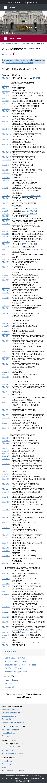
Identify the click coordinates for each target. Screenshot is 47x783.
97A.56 (5, 645)
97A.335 (6, 415)
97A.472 (6, 527)
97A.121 (6, 249)
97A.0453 (6, 134)
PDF (17, 54)
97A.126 (6, 259)
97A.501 (6, 573)
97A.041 (6, 108)
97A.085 (6, 216)
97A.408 (6, 443)
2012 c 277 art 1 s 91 (31, 642)
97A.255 (6, 377)
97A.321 (6, 397)
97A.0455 (6, 144)
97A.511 (5, 591)
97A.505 (6, 583)
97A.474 (6, 538)
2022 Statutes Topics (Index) (16, 672)
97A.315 (6, 395)
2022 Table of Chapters (14, 668)
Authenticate (7, 54)
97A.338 (6, 418)
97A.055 (6, 177)
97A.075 (6, 208)
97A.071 (6, 203)
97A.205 (6, 326)
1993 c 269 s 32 (29, 632)
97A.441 (6, 489)
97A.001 (6, 78)
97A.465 (6, 517)
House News (7, 761)
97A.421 (6, 458)
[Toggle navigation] (5, 7)
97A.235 (6, 359)
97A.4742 (6, 543)
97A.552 (6, 642)
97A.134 (6, 275)
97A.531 (6, 622)
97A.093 (6, 223)
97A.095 (6, 231)
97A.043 (6, 111)
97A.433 (6, 474)
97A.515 (6, 606)
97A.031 (6, 98)
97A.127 (6, 262)
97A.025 (6, 93)
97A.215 (6, 333)
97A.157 (6, 305)
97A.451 (6, 497)
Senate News (7, 764)
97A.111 (5, 244)
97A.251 (6, 374)
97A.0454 (6, 139)
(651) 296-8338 (8, 747)
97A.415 (6, 451)
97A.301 (6, 384)
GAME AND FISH (27, 43)
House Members (8, 733)
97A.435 (6, 479)
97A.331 (6, 410)
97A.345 (6, 428)
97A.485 (6, 563)
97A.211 (5, 331)
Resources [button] (10, 651)
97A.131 (6, 267)
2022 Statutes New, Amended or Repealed (21, 665)
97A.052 (6, 172)
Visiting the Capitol (9, 716)
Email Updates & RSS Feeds (13, 771)
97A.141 (6, 287)
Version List (9, 687)
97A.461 (6, 510)
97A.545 (6, 635)
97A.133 (6, 270)
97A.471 (6, 522)
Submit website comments (12, 754)
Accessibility (7, 719)
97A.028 (6, 96)
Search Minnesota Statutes (15, 658)
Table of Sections (12, 680)
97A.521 (6, 612)
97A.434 (6, 476)
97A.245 (6, 372)
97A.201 (6, 323)
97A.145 (6, 290)
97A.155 (6, 298)
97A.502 (6, 578)
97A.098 (6, 234)
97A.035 (6, 101)
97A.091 (6, 218)
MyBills (4, 767)
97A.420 (6, 456)
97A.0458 (6, 160)
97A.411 (5, 448)
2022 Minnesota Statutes (10, 43)
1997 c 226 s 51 (29, 244)
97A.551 (6, 637)
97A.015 (6, 88)
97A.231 (6, 356)
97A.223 (6, 341)
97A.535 (6, 627)
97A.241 (6, 364)
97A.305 (6, 387)
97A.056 (6, 180)
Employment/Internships (12, 713)
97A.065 (6, 198)
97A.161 (6, 308)
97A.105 (6, 241)
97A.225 (6, 351)
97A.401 (6, 438)
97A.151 (6, 292)
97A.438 (6, 484)
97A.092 (6, 221)
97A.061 (6, 195)
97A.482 (6, 555)
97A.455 (6, 502)
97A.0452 (6, 129)
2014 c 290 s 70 (29, 211)
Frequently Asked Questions (13, 722)
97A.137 (6, 280)
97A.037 (6, 103)
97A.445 (6, 492)
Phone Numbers (8, 750)
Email (19, 747)
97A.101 (6, 236)
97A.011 (5, 85)
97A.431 (6, 471)
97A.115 (5, 247)
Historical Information (10, 710)
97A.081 (6, 211)
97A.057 (6, 188)
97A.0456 (6, 152)
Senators (5, 736)
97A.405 (6, 440)
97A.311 (5, 392)
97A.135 (6, 277)
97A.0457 (6, 157)
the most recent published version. (19, 63)
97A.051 (6, 170)
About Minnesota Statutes (15, 661)
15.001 (36, 78)
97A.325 (6, 402)
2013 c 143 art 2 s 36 (31, 195)
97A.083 (6, 213)
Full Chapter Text (11, 684)
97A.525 (6, 617)
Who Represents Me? (10, 730)
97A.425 (6, 463)
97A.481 (6, 550)
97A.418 (6, 453)
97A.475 (6, 548)
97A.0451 (6, 121)
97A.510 (6, 586)
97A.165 (6, 313)
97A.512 (6, 594)
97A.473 (6, 535)
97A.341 (6, 423)
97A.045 (6, 116)
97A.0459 (6, 165)
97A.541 (6, 632)
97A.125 (6, 254)
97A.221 (6, 336)
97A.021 (6, 90)
